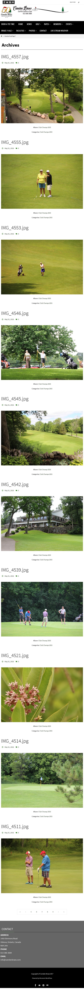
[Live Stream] (7, 2)
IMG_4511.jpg (14, 822)
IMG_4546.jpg (14, 311)
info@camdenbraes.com (11, 955)
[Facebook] (4, 2)
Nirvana (41, 973)
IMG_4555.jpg (14, 141)
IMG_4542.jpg (14, 482)
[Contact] (13, 2)
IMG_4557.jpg (14, 56)
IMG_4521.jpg (14, 652)
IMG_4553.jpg (14, 226)
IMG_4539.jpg (14, 567)
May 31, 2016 (9, 62)
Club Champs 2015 (44, 127)
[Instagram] (10, 2)
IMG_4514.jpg (14, 737)
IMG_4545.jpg (14, 397)
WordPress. (49, 973)
